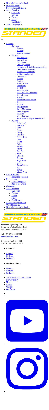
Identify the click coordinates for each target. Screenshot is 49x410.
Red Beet (20, 151)
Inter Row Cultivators (26, 72)
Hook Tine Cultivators (26, 69)
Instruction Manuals (19, 177)
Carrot (19, 130)
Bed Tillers (21, 62)
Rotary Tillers (22, 83)
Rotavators (21, 86)
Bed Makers (22, 60)
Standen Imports (23, 53)
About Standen (12, 10)
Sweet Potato (22, 165)
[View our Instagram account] (27, 392)
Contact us (10, 186)
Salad (19, 153)
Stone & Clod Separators (27, 93)
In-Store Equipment (25, 74)
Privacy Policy (12, 280)
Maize (19, 142)
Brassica (20, 125)
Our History (16, 22)
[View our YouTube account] (27, 344)
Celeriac (20, 135)
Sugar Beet (21, 160)
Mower (20, 79)
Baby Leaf (21, 123)
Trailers (20, 104)
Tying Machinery (24, 109)
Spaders (20, 97)
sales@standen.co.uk (9, 236)
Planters (20, 81)
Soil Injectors (22, 95)
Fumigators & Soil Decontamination (32, 67)
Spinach (20, 156)
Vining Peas (22, 172)
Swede (19, 163)
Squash (20, 158)
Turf (18, 167)
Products (9, 43)
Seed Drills (21, 88)
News (13, 19)
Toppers (20, 102)
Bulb (19, 128)
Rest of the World (18, 184)
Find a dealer (11, 179)
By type (14, 55)
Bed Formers (22, 57)
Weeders (20, 114)
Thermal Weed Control (26, 100)
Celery (19, 132)
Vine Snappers (23, 111)
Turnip (19, 170)
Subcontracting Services (16, 8)
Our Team (15, 12)
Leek (19, 139)
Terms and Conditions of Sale (18, 277)
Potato (19, 149)
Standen (20, 48)
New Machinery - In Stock (17, 3)
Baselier (20, 50)
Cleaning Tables (23, 65)
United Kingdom (18, 181)
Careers (14, 15)
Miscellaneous (22, 116)
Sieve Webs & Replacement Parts (30, 118)
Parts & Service (12, 174)
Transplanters (22, 107)
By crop (14, 121)
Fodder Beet (22, 137)
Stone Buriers (22, 90)
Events (14, 17)
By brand (15, 46)
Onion (19, 144)
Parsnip (20, 146)
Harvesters (21, 76)
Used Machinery (13, 5)
